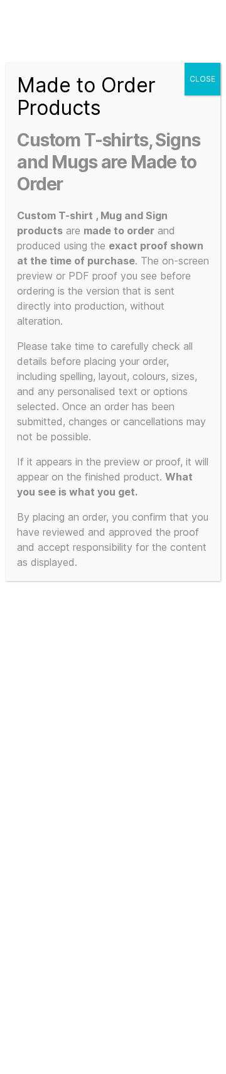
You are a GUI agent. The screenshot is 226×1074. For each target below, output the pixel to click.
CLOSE (202, 79)
